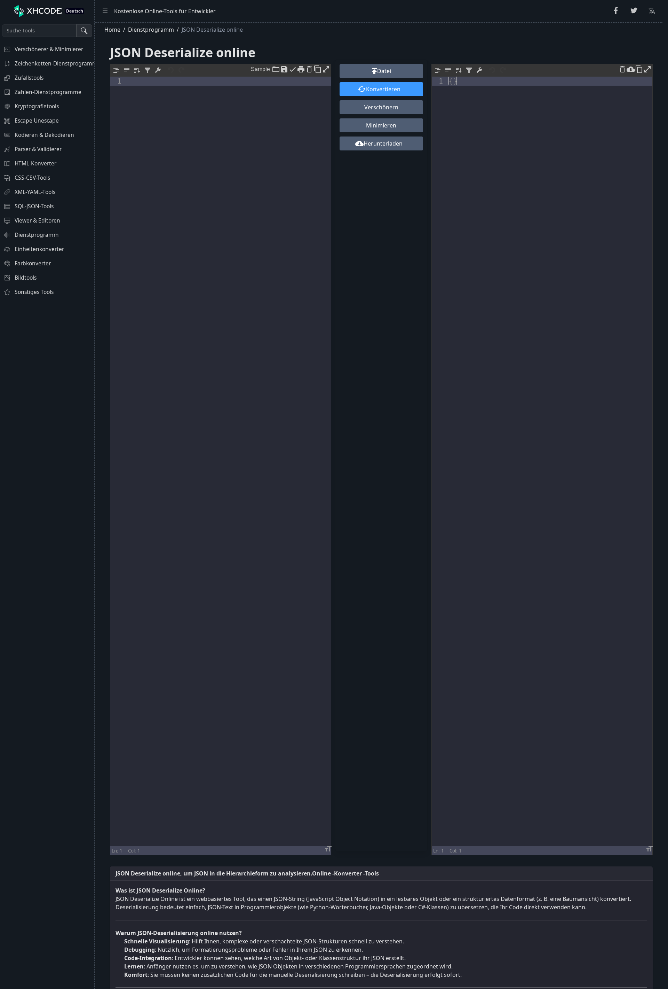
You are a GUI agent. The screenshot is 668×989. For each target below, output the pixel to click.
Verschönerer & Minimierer (49, 49)
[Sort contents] (137, 70)
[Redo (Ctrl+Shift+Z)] (181, 70)
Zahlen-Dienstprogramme (48, 92)
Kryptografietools (37, 106)
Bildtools (26, 277)
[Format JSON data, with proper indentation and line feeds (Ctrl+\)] (116, 70)
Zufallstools (29, 77)
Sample (260, 68)
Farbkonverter (33, 263)
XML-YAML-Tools (35, 192)
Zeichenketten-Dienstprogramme (54, 63)
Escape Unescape (37, 120)
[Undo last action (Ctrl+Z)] (171, 70)
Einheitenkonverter (39, 249)
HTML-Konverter (35, 163)
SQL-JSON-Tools (34, 206)
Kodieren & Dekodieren (44, 135)
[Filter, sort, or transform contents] (147, 70)
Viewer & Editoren (37, 220)
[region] (47, 505)
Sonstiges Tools (34, 292)
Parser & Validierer (38, 149)
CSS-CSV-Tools (32, 177)
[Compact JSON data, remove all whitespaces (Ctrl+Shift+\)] (126, 70)
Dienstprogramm (37, 235)
